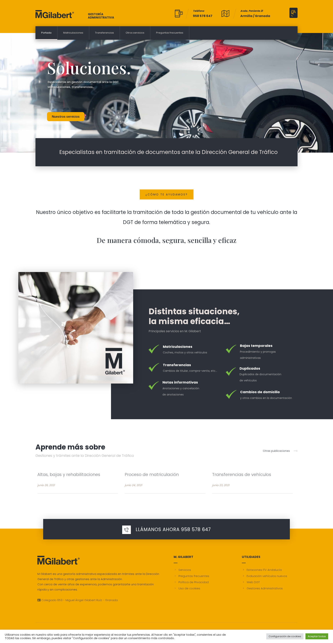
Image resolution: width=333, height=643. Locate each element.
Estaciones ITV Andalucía (264, 570)
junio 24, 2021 (133, 485)
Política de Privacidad (193, 582)
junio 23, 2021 (220, 485)
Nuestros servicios (66, 116)
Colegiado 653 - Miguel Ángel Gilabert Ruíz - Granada (79, 600)
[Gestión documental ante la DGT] (54, 14)
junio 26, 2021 (46, 485)
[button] (280, 450)
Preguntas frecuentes (193, 576)
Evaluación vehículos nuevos (267, 576)
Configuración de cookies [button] (285, 636)
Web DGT (253, 582)
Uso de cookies (189, 588)
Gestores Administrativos (265, 588)
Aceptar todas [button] (317, 636)
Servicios (184, 570)
